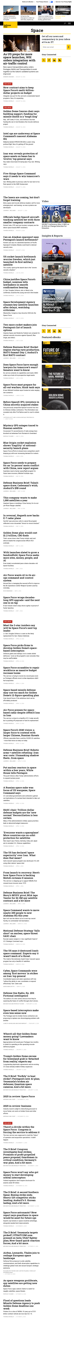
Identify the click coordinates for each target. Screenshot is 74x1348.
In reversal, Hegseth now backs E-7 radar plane (21, 517)
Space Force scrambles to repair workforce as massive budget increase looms (21, 670)
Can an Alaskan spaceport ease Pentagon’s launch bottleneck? (21, 238)
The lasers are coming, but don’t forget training (21, 199)
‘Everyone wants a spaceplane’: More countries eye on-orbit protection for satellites (21, 835)
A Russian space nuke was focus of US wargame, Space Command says (19, 790)
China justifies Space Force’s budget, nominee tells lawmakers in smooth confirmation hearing (19, 283)
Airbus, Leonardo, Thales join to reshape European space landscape (21, 1255)
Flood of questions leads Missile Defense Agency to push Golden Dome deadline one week (21, 1304)
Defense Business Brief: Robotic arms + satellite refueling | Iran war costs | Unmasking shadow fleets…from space (21, 754)
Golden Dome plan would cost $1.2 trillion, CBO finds (20, 534)
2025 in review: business (17, 1105)
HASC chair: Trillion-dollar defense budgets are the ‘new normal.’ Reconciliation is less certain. (20, 813)
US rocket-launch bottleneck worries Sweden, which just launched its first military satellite (19, 260)
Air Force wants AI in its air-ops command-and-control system (19, 578)
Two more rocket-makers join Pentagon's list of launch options (20, 327)
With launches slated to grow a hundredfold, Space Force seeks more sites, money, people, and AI (21, 556)
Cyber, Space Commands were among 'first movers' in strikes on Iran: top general (20, 973)
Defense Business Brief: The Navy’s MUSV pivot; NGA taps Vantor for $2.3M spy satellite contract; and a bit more (20, 896)
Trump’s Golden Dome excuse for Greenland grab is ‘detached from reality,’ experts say (21, 1059)
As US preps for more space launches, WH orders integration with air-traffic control (19, 58)
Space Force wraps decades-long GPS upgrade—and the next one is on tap (21, 600)
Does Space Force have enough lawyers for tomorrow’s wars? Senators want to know (20, 367)
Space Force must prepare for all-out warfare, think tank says (21, 386)
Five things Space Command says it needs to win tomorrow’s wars (21, 176)
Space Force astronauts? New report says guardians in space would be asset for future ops (20, 1215)
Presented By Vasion (49, 259)
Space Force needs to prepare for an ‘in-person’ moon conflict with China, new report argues (21, 465)
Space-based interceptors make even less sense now (21, 1012)
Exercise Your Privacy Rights (64, 2)
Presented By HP (48, 282)
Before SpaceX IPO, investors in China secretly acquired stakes (21, 403)
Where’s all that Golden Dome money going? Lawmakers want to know (20, 1036)
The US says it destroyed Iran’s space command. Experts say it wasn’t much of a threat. (21, 953)
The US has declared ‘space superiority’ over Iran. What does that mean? (19, 855)
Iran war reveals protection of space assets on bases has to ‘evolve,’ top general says (20, 156)
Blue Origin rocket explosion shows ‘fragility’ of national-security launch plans (19, 445)
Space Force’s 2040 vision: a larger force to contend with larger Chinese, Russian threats (21, 732)
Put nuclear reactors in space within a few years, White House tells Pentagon (19, 770)
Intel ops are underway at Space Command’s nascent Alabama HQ (21, 136)
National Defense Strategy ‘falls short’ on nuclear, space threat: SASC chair (21, 933)
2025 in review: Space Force (19, 1096)
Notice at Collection (27, 2)
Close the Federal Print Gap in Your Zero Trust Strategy (55, 255)
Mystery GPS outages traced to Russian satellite (20, 427)
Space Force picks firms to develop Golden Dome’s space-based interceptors (20, 648)
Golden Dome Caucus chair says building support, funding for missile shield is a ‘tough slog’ (21, 114)
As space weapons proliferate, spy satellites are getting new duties (20, 1283)
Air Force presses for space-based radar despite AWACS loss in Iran (21, 712)
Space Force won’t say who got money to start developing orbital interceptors (20, 1175)
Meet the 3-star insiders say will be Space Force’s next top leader (20, 628)
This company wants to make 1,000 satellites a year (20, 499)
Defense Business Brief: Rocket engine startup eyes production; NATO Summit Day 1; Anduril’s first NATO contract (21, 351)
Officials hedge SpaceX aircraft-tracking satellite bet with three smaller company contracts (21, 219)
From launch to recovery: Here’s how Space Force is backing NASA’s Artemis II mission (21, 875)
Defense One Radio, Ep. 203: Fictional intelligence (18, 994)
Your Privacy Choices (42, 2)
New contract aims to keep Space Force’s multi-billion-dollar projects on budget (18, 90)
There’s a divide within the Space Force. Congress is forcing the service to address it (21, 1129)
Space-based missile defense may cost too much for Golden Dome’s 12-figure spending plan (21, 692)
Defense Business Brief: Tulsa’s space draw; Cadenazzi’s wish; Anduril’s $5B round (20, 485)
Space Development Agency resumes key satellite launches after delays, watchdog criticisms (20, 306)
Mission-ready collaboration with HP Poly (55, 279)
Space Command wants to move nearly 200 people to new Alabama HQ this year (21, 913)
